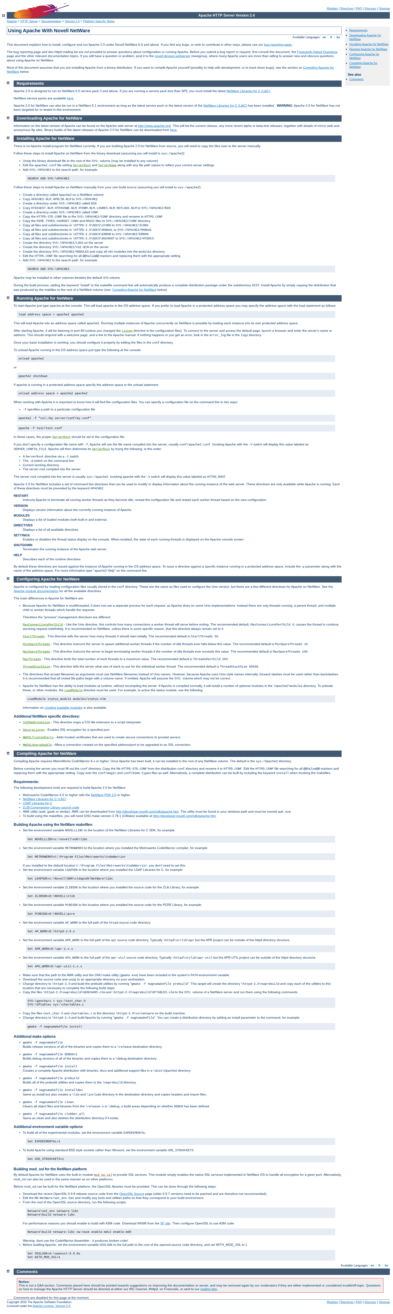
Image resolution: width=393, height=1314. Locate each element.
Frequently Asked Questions (317, 52)
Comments (356, 79)
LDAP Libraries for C (37, 803)
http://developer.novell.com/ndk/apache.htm (147, 811)
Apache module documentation (36, 591)
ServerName (107, 165)
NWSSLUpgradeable (37, 745)
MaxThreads (32, 659)
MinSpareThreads (36, 644)
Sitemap (384, 8)
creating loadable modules (64, 707)
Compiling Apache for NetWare (134, 289)
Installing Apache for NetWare (368, 44)
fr (331, 37)
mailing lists (208, 1289)
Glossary (370, 8)
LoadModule (73, 690)
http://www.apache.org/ (154, 126)
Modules (332, 8)
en (324, 37)
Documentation (51, 21)
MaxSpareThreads (36, 651)
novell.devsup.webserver (172, 56)
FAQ (359, 8)
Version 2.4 (72, 21)
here (70, 98)
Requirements (358, 30)
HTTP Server (29, 21)
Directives (347, 8)
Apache (12, 21)
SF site (165, 1223)
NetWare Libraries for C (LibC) (248, 91)
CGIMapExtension (36, 722)
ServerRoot (82, 165)
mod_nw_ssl (103, 1175)
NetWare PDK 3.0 (103, 795)
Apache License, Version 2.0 (51, 1306)
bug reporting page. (278, 44)
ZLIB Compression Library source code (51, 807)
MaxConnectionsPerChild (43, 624)
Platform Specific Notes (99, 21)
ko (338, 37)
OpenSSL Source (131, 1194)
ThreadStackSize (36, 666)
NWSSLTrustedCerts (38, 737)
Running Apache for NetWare (368, 49)
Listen (127, 331)
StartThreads (34, 636)
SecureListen (34, 730)
